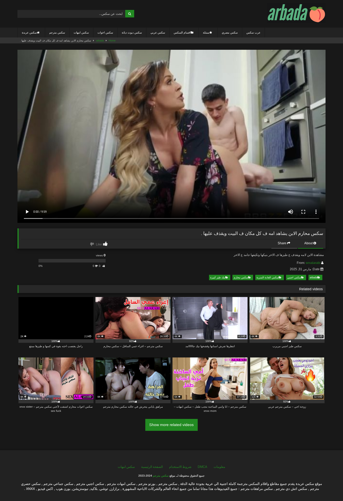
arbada (100, 40)
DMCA (202, 466)
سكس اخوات (105, 32)
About (308, 243)
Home (112, 40)
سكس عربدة (29, 32)
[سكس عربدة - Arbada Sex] (296, 13)
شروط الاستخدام (180, 466)
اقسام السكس (182, 32)
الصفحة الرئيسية (152, 466)
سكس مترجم (57, 32)
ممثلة (206, 32)
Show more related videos (171, 425)
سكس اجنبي (294, 277)
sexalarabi (313, 262)
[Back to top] (330, 489)
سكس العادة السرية (267, 277)
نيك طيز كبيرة (217, 277)
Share (282, 243)
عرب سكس (253, 32)
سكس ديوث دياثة (132, 32)
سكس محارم (241, 277)
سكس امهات (81, 32)
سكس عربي (157, 32)
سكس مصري (230, 32)
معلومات (219, 466)
